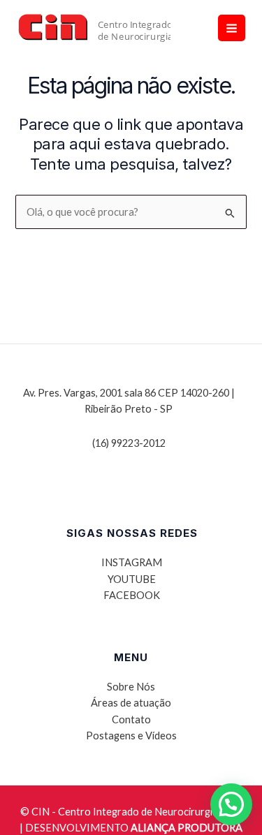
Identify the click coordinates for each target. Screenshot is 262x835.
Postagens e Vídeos (131, 735)
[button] (231, 804)
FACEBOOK (131, 595)
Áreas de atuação (131, 703)
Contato (131, 719)
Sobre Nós (131, 687)
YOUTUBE (132, 579)
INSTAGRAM (131, 562)
